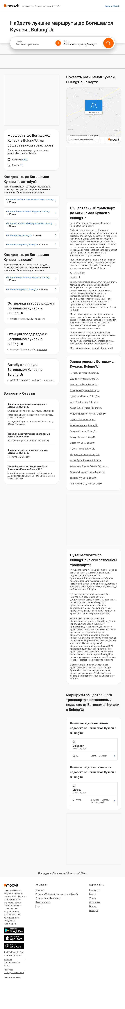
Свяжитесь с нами (12, 977)
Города (92, 906)
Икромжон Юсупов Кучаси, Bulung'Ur (88, 466)
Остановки (94, 902)
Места (92, 894)
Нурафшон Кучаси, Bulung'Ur (84, 396)
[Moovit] (11, 6)
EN (39, 906)
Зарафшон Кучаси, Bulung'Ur (84, 390)
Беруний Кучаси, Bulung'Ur (83, 431)
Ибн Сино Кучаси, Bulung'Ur (84, 425)
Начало (19, 41)
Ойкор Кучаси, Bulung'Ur (82, 443)
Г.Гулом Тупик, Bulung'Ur (82, 449)
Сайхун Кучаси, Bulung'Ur (82, 437)
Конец (66, 41)
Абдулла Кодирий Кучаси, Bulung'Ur (88, 414)
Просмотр (40, 319)
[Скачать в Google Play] (14, 930)
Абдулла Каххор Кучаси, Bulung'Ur (87, 472)
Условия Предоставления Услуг (12, 962)
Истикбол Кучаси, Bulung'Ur (84, 402)
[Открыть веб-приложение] (14, 946)
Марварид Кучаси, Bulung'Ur (84, 454)
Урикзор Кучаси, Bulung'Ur (83, 478)
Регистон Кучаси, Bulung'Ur (84, 373)
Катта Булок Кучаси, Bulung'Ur (85, 460)
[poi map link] (93, 115)
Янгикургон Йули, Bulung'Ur (83, 384)
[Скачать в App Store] (14, 938)
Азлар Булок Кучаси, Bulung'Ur (85, 408)
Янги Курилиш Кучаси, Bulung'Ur (86, 483)
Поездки (93, 910)
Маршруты (94, 890)
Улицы (92, 898)
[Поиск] (108, 43)
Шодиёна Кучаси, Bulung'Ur (84, 379)
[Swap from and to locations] (58, 43)
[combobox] (34, 44)
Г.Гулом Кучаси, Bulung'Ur (82, 419)
